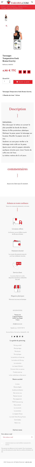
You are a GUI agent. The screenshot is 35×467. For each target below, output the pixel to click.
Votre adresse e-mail (6, 434)
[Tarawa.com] (17, 2)
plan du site (28, 462)
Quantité (6, 78)
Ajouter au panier (23, 82)
